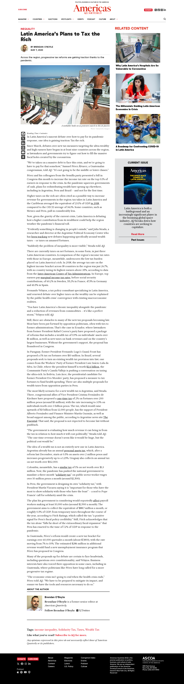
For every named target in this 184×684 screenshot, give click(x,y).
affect (96, 500)
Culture (102, 19)
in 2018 (95, 203)
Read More (137, 234)
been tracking (39, 236)
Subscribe (33, 659)
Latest (67, 663)
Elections (52, 19)
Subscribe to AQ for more (70, 635)
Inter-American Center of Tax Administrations (64, 273)
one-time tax (64, 398)
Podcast (91, 19)
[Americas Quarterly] (92, 9)
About (50, 658)
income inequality (46, 629)
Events (81, 19)
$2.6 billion (92, 366)
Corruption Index (88, 658)
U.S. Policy (68, 666)
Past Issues (137, 239)
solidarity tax (63, 474)
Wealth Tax (92, 629)
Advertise (52, 661)
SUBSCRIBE (22, 10)
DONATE (148, 10)
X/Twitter (84, 610)
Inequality (28, 28)
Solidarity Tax (67, 629)
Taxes (80, 629)
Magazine (68, 658)
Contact (51, 663)
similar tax (66, 467)
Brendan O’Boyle (43, 46)
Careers (51, 666)
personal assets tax (74, 450)
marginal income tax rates (55, 277)
